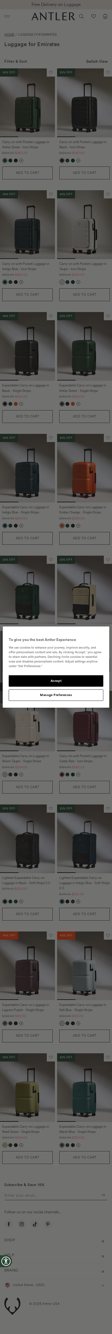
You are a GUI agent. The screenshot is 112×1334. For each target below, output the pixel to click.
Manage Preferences (56, 695)
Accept (56, 680)
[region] (56, 667)
